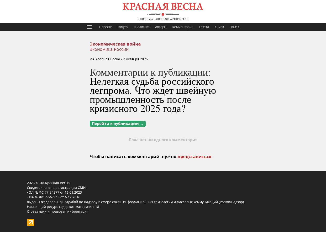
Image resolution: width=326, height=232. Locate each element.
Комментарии (182, 27)
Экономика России (109, 49)
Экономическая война (115, 44)
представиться (194, 156)
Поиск (234, 27)
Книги (219, 27)
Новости (105, 27)
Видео (123, 27)
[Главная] (163, 11)
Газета (204, 27)
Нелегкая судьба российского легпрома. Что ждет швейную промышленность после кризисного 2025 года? (153, 94)
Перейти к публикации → (118, 124)
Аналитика (141, 27)
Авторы (161, 27)
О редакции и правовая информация (58, 211)
